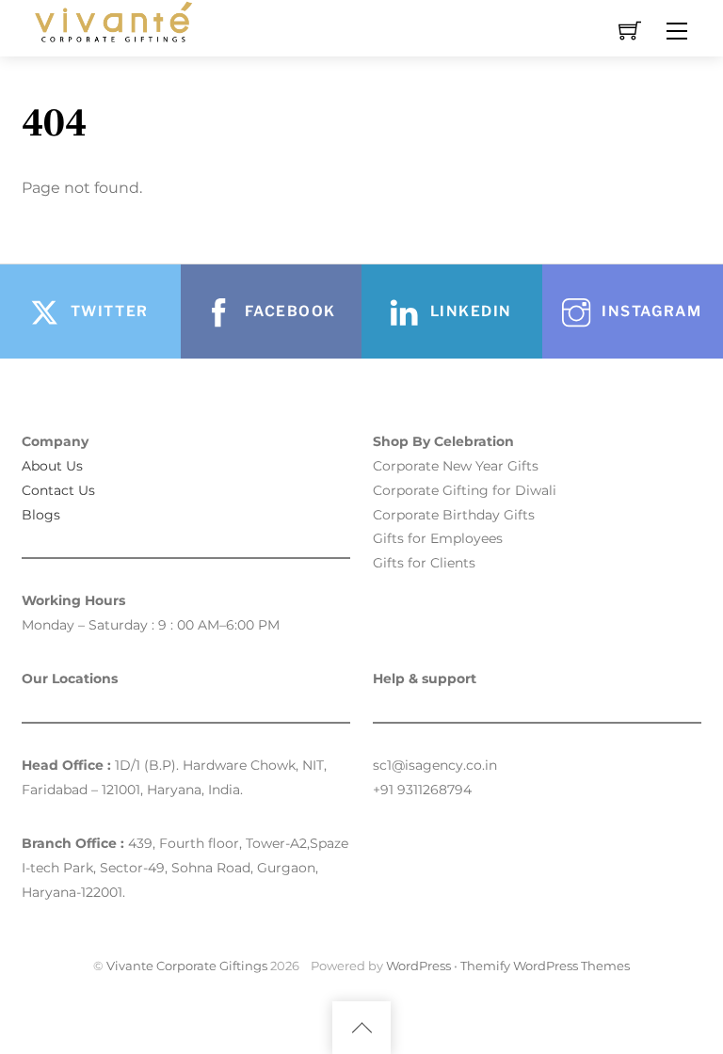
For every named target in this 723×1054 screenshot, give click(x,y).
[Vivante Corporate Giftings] (111, 20)
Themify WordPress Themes (545, 965)
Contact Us (58, 490)
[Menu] (677, 31)
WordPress (418, 965)
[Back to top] (361, 1027)
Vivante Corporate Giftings (186, 965)
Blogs (41, 514)
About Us (52, 465)
